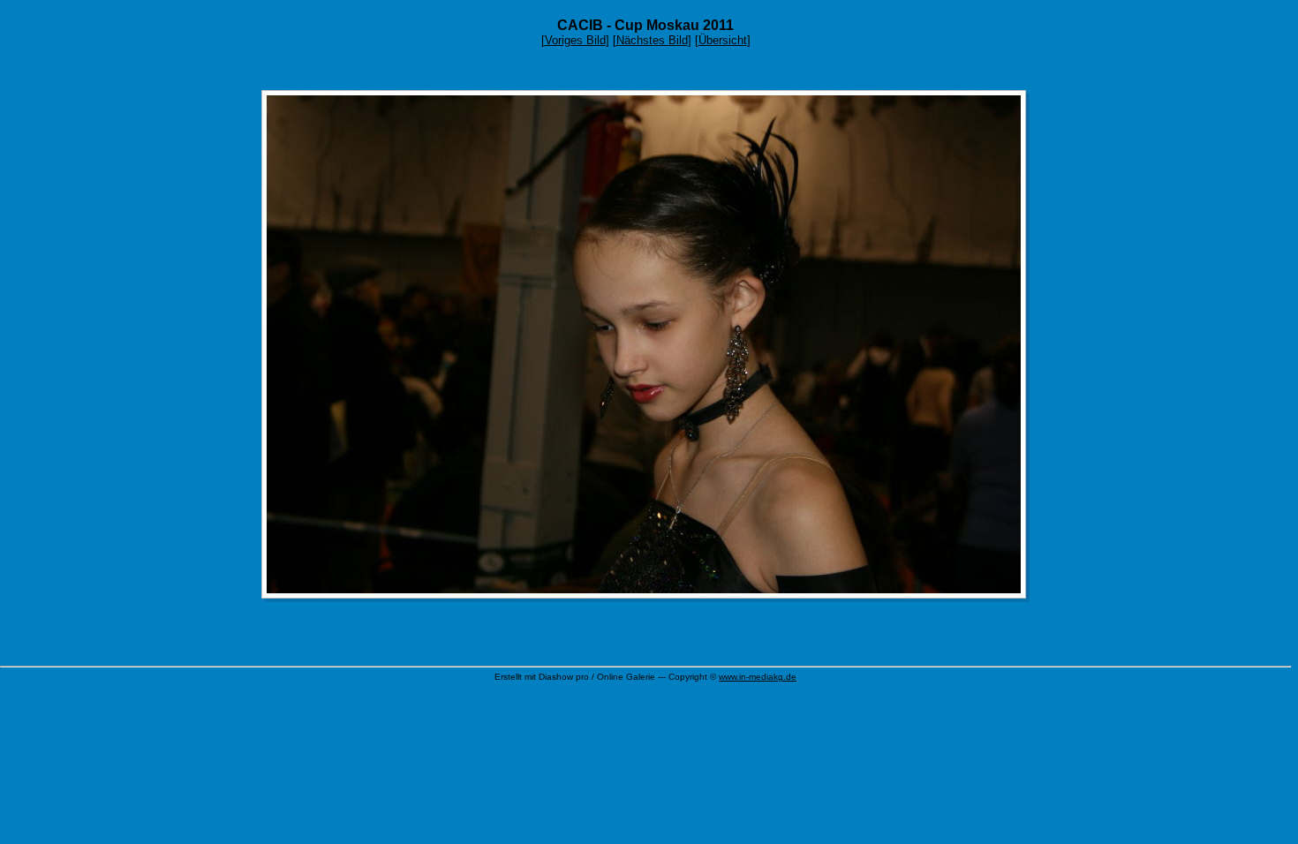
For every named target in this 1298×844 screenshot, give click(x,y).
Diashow (392, 696)
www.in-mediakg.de (757, 677)
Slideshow (970, 696)
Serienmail (733, 696)
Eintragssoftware (602, 696)
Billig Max (842, 696)
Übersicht (722, 40)
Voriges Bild (575, 40)
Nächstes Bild (652, 40)
